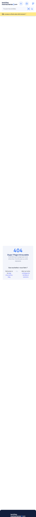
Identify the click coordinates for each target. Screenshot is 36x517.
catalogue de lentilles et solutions (26, 275)
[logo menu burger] (33, 4)
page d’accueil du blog (9, 275)
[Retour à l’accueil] (9, 3)
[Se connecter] (21, 3)
